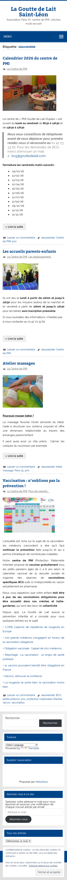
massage (8, 470)
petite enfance (11, 699)
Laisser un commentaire (21, 237)
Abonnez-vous (18, 819)
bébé (59, 466)
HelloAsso (41, 781)
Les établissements (39, 256)
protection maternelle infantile (44, 699)
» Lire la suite (14, 226)
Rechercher (12, 718)
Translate (33, 748)
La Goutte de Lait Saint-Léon (33, 11)
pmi (14, 241)
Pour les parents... (38, 491)
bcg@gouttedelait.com (29, 156)
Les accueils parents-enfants (29, 251)
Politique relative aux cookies (43, 866)
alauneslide (48, 237)
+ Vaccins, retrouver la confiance (22, 676)
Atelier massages (19, 363)
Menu (8, 36)
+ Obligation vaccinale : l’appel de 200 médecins (32, 648)
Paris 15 (19, 470)
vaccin (6, 702)
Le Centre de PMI (17, 68)
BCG (58, 695)
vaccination (18, 702)
